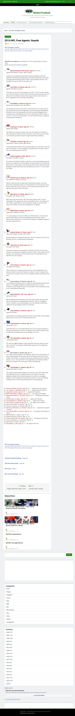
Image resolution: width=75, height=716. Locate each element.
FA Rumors (18, 51)
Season (8, 619)
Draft (8, 588)
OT (26, 49)
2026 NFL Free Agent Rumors (14, 543)
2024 (8, 638)
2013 (8, 671)
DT (35, 49)
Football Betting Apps (49, 22)
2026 (8, 632)
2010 (8, 680)
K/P (6, 51)
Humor (8, 598)
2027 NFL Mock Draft (22, 22)
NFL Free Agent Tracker (12, 47)
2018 (8, 656)
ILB (42, 49)
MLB (8, 601)
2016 (8, 662)
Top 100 (7, 49)
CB (45, 49)
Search (69, 554)
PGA (8, 613)
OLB (39, 49)
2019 (8, 653)
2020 (8, 650)
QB (11, 49)
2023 (8, 641)
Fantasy (9, 592)
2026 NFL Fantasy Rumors (13, 534)
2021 (8, 647)
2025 (8, 635)
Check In (13, 22)
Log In (37, 4)
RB (14, 49)
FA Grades (11, 51)
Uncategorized (10, 622)
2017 (8, 659)
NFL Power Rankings (11, 474)
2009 (8, 683)
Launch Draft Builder (39, 695)
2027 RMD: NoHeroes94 (12, 699)
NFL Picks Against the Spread (35, 22)
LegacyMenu (6, 22)
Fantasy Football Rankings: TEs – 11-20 (55, 1)
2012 (8, 674)
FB (17, 49)
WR (20, 49)
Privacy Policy (31, 713)
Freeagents (8, 36)
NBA (8, 604)
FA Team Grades (27, 51)
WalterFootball (41, 12)
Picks (8, 616)
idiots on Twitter (40, 166)
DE (33, 49)
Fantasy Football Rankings (13, 458)
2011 (8, 677)
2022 (8, 644)
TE (23, 49)
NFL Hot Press (10, 610)
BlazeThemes (23, 713)
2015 (8, 665)
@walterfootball (15, 65)
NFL (8, 607)
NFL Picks (8, 468)
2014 (8, 668)
